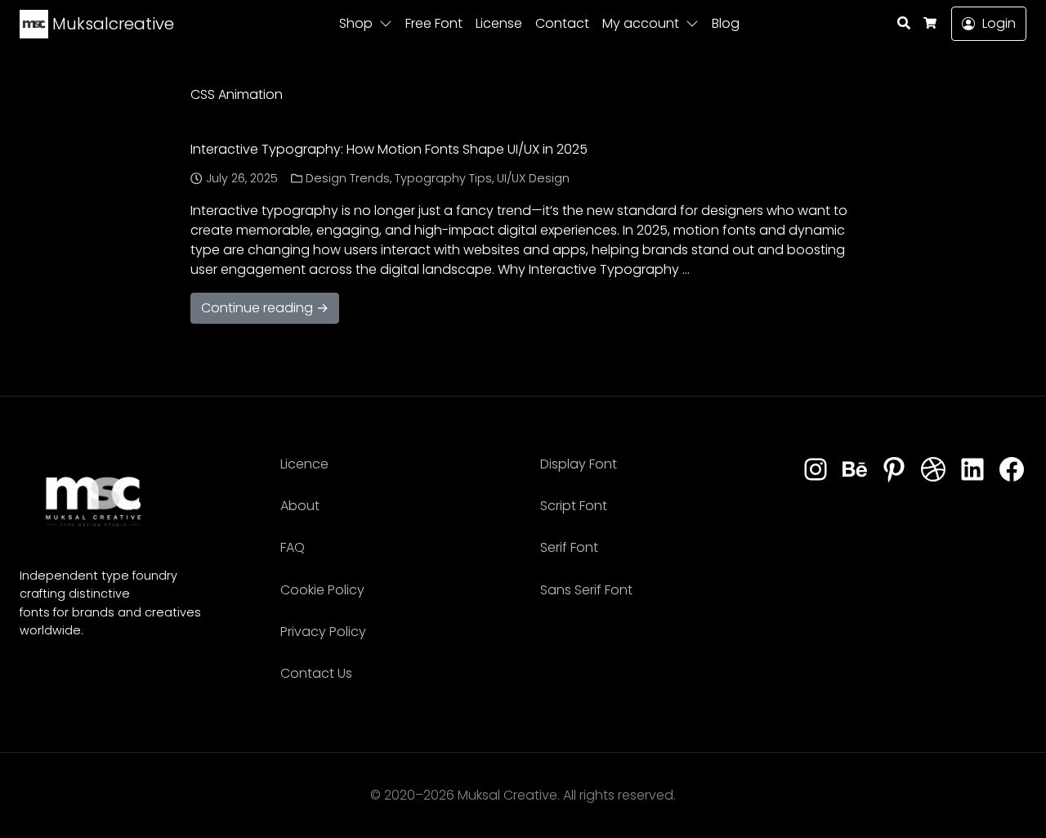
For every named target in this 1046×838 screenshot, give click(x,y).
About (300, 505)
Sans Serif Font (586, 589)
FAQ (292, 547)
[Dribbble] (933, 470)
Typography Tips (443, 178)
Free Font (434, 23)
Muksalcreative (111, 23)
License (499, 23)
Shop (356, 23)
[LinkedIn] (972, 470)
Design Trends (348, 178)
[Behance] (854, 470)
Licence (304, 464)
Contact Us (316, 673)
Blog (726, 23)
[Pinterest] (894, 470)
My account (640, 23)
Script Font (573, 505)
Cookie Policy (322, 589)
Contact (562, 23)
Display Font (578, 464)
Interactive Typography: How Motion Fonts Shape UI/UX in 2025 (389, 149)
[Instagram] (815, 470)
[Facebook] (1011, 470)
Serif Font (569, 547)
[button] (389, 23)
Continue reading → (265, 307)
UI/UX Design (533, 178)
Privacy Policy (323, 631)
